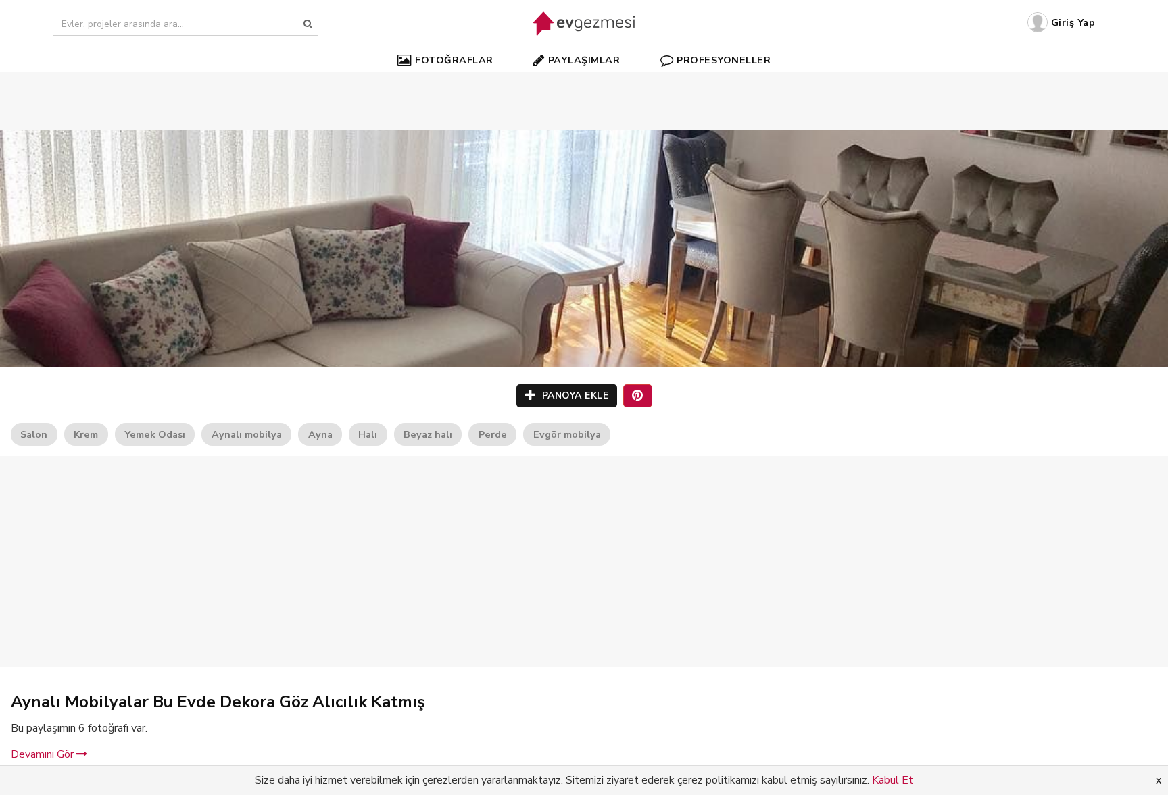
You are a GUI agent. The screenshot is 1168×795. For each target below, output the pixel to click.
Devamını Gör (43, 754)
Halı (367, 434)
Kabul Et (892, 780)
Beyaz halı (428, 434)
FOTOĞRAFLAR (454, 60)
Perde (493, 434)
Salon (33, 434)
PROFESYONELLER (724, 60)
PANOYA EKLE (573, 395)
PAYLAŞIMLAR (584, 60)
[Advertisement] (584, 81)
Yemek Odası (154, 434)
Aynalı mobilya (247, 434)
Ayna (320, 434)
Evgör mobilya (567, 434)
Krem (86, 434)
